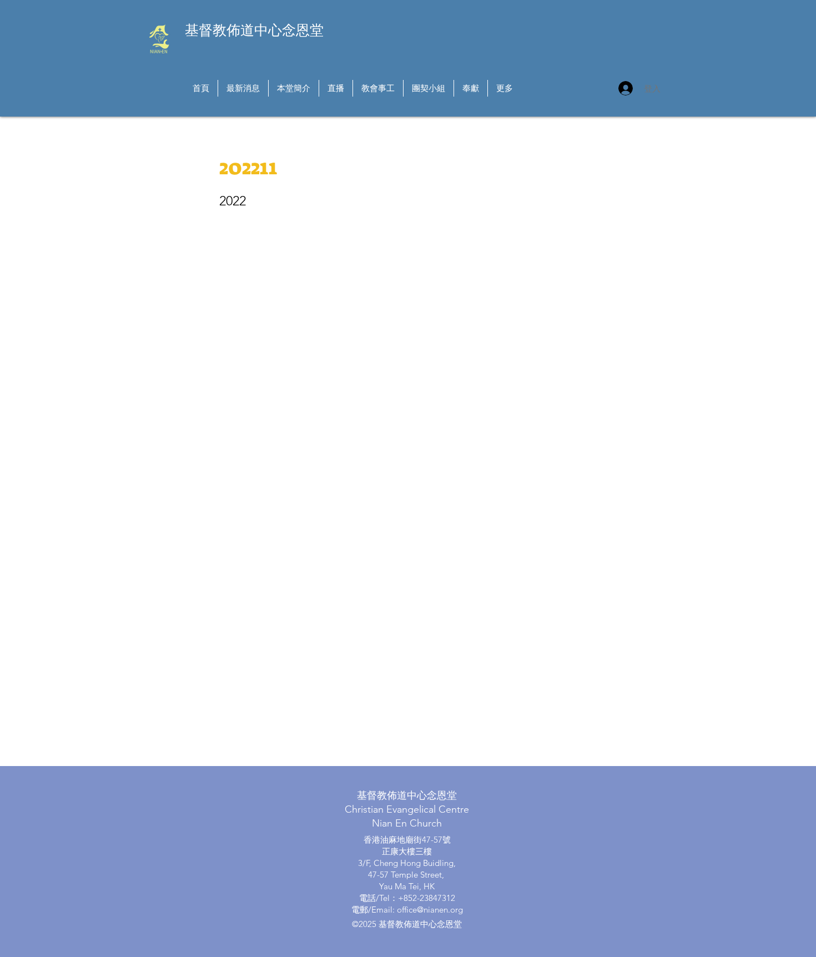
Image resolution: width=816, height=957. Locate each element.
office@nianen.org (430, 909)
